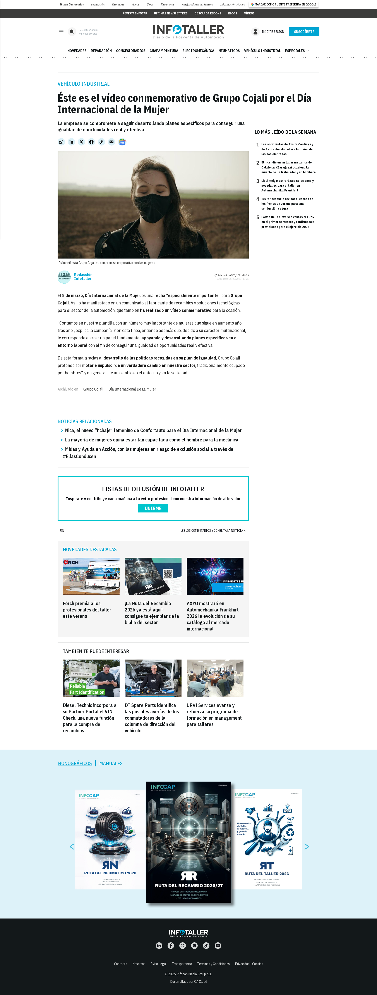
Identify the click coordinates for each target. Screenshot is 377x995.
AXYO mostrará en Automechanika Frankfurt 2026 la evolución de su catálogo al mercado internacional (213, 616)
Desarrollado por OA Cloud (188, 981)
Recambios (167, 4)
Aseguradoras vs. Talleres (197, 4)
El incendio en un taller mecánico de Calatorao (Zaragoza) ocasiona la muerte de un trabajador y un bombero (286, 167)
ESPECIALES (297, 51)
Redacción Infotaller (83, 277)
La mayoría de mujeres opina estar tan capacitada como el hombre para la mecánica (151, 439)
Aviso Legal (159, 964)
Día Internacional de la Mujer (132, 389)
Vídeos (135, 4)
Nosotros (138, 964)
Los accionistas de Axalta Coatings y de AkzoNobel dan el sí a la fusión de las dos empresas (284, 149)
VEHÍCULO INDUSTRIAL (262, 51)
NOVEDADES (76, 51)
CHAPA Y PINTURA (164, 51)
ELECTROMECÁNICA (198, 51)
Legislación (98, 4)
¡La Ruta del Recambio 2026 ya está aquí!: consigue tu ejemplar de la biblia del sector (152, 612)
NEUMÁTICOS (229, 51)
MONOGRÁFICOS (75, 763)
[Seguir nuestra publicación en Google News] (122, 142)
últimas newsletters (171, 13)
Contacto (120, 964)
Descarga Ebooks (208, 13)
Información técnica (232, 4)
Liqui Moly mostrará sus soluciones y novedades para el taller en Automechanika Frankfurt (285, 185)
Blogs (150, 4)
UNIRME (153, 508)
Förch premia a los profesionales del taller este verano (87, 609)
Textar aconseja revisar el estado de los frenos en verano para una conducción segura (284, 203)
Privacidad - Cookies (249, 964)
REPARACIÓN (101, 51)
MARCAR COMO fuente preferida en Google (285, 4)
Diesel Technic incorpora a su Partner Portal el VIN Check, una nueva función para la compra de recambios (90, 718)
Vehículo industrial (84, 83)
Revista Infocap (134, 13)
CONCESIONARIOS (130, 51)
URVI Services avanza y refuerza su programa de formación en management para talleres (214, 714)
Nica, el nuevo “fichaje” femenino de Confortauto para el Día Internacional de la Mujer (153, 430)
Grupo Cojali (93, 389)
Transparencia (182, 964)
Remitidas (118, 4)
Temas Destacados (72, 4)
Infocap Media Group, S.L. (194, 974)
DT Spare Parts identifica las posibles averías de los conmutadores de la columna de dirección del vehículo (152, 718)
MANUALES (111, 763)
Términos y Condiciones (213, 964)
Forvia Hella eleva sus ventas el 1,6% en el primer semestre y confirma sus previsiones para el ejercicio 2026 (285, 222)
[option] (188, 842)
